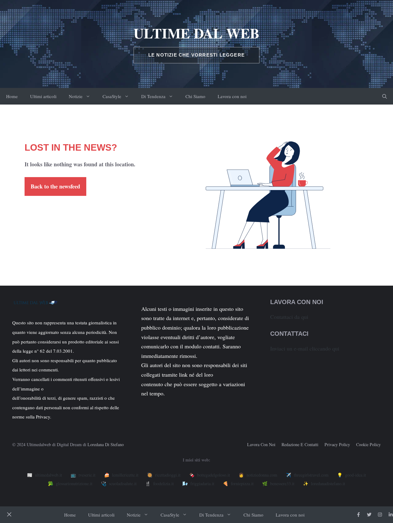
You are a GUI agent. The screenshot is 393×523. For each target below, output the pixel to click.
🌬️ (198, 483)
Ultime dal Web (196, 33)
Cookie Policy (368, 444)
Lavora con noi (232, 96)
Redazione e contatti (300, 444)
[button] (384, 96)
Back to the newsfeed (55, 186)
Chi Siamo (195, 96)
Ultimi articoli (43, 96)
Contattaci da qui (289, 316)
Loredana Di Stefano (106, 444)
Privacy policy (337, 444)
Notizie (76, 96)
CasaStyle (112, 96)
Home (12, 96)
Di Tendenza (153, 96)
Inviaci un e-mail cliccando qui (304, 348)
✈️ (307, 475)
